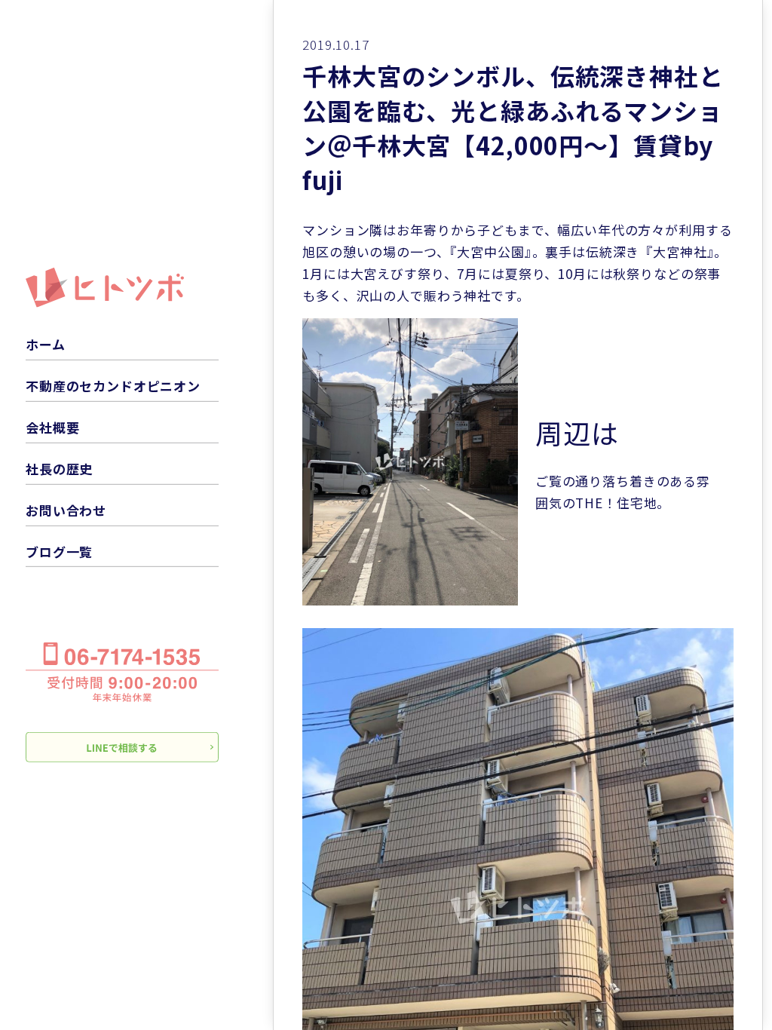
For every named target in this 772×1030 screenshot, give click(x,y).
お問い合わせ (66, 510)
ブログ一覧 (59, 550)
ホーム (46, 344)
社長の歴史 (59, 468)
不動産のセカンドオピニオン (113, 385)
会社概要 (52, 427)
